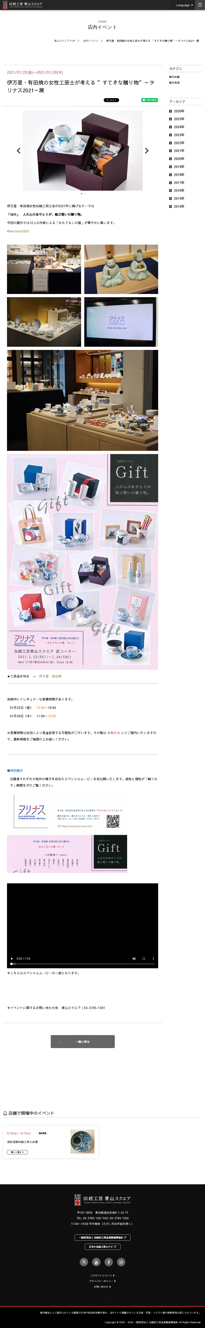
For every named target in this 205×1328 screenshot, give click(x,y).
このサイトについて (101, 1275)
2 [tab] (86, 194)
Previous (20, 151)
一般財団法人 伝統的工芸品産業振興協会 (101, 1237)
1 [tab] (82, 194)
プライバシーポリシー (101, 1281)
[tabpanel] (83, 151)
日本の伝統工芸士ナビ (101, 1246)
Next (146, 151)
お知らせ (113, 732)
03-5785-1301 (92, 1218)
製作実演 (174, 83)
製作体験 (174, 77)
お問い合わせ (101, 1286)
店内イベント (91, 41)
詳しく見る (16, 1152)
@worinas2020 (18, 231)
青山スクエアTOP (64, 41)
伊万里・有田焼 (50, 676)
